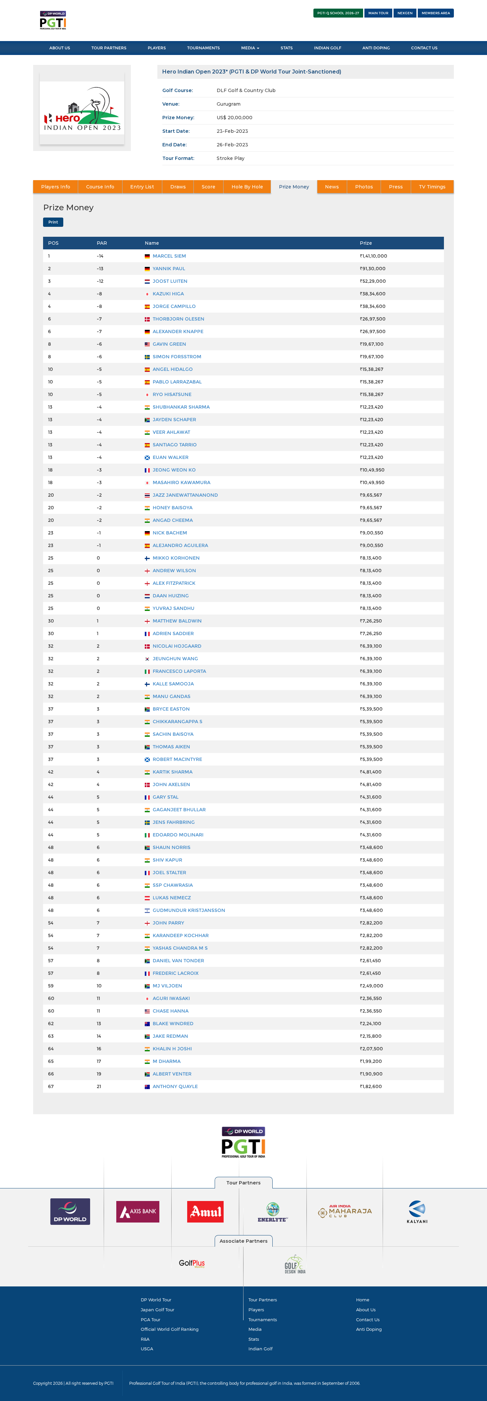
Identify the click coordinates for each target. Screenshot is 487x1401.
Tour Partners (109, 47)
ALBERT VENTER (171, 1074)
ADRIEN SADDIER (172, 633)
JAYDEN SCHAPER (173, 420)
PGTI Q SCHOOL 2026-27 (338, 13)
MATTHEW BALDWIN (176, 621)
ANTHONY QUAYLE (174, 1086)
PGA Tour (150, 1319)
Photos (364, 187)
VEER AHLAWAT (170, 432)
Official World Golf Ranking (169, 1329)
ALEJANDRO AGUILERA (179, 545)
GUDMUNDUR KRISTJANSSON (188, 910)
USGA (147, 1348)
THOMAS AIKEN (170, 747)
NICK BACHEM (169, 533)
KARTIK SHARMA (171, 772)
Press (396, 187)
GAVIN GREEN (168, 344)
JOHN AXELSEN (170, 784)
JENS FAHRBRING (173, 822)
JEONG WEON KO (173, 470)
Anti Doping (376, 47)
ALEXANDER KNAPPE (177, 331)
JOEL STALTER (168, 873)
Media (248, 47)
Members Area (436, 13)
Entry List (142, 187)
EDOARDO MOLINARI (177, 835)
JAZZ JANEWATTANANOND (184, 495)
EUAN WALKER (170, 457)
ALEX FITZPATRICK (173, 583)
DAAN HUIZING (170, 596)
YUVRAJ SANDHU (172, 608)
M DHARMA (166, 1061)
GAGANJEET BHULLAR (178, 810)
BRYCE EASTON (170, 709)
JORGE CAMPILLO (173, 306)
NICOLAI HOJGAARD (176, 646)
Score (208, 187)
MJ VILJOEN (166, 986)
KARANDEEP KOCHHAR (180, 935)
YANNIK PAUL (168, 269)
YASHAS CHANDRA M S (179, 948)
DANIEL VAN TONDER (177, 961)
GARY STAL (165, 797)
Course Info (100, 187)
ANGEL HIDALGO (172, 369)
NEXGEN (405, 13)
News (332, 187)
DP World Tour (156, 1299)
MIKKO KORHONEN (175, 558)
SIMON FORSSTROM (176, 357)
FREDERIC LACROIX (174, 973)
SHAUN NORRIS (170, 847)
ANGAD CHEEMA (172, 520)
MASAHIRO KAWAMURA (180, 482)
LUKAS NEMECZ (171, 898)
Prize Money (294, 187)
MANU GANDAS (170, 696)
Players (157, 47)
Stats (287, 47)
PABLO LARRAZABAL (176, 382)
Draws (178, 187)
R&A (145, 1339)
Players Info (55, 187)
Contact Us (424, 47)
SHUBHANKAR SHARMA (180, 407)
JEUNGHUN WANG (174, 659)
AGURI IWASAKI (170, 998)
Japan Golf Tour (157, 1309)
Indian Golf (327, 47)
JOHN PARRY (167, 923)
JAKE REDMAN (169, 1036)
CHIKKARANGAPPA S (176, 722)
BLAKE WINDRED (172, 1023)
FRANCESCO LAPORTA (178, 671)
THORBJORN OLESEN (177, 319)
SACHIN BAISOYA (172, 734)
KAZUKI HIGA (167, 294)
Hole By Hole (247, 187)
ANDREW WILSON (173, 571)
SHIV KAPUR (166, 860)
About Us (59, 47)
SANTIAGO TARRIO (174, 445)
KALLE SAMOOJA (172, 684)
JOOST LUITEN (169, 281)
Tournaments (203, 47)
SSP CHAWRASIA (172, 885)
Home (362, 1299)
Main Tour (378, 13)
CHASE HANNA (170, 1011)
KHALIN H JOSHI (171, 1049)
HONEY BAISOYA (171, 508)
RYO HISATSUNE (171, 394)
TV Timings (432, 187)
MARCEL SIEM (168, 256)
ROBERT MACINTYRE (176, 759)
